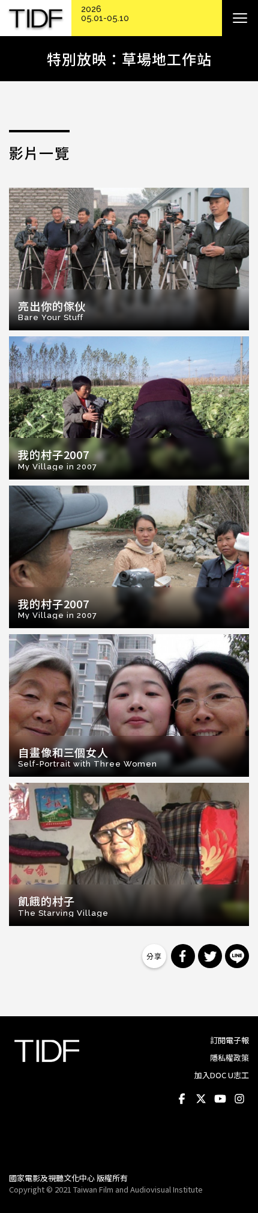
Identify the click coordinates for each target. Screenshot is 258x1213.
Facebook (181, 1099)
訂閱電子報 (229, 1040)
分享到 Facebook (183, 956)
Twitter (201, 1099)
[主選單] (240, 18)
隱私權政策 (229, 1057)
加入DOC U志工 (221, 1075)
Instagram (239, 1099)
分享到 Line (237, 956)
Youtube (220, 1099)
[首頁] (36, 18)
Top (237, 1147)
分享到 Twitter (210, 956)
